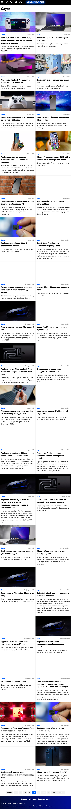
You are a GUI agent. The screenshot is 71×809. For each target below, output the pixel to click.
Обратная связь (44, 799)
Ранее (9, 792)
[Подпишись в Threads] (16, 2)
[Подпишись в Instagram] (20, 2)
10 (43, 792)
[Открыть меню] (2, 2)
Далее (61, 792)
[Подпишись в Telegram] (6, 2)
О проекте (24, 799)
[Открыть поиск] (68, 2)
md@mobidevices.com (45, 806)
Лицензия (33, 799)
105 (54, 792)
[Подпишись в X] (11, 2)
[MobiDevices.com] (35, 2)
